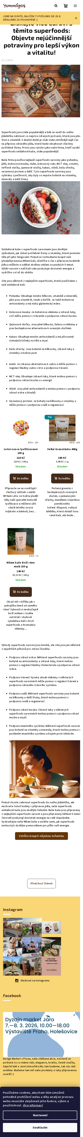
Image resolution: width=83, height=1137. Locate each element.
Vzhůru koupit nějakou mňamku (41, 836)
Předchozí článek (41, 883)
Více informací (33, 1105)
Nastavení (40, 1115)
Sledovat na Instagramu (35, 981)
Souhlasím (40, 1127)
